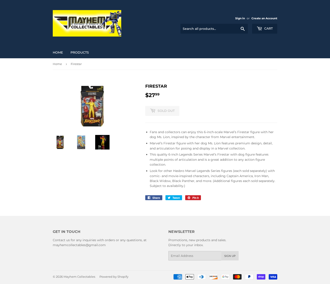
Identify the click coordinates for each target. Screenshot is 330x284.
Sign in (240, 18)
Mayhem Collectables (79, 276)
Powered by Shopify (113, 276)
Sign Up (230, 256)
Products (79, 52)
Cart (268, 28)
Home (58, 52)
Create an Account (264, 18)
